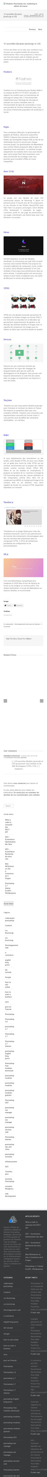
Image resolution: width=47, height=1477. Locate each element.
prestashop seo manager (8, 1110)
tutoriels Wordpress (8, 1187)
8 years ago (35, 1312)
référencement (8, 1161)
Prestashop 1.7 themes (8, 1043)
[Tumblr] (18, 643)
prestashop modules (8, 1076)
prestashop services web (8, 1129)
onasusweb (9, 624)
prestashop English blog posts (8, 1055)
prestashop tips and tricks (8, 1146)
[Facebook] (6, 643)
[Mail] (37, 643)
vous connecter (19, 783)
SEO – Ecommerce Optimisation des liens (10, 840)
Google (8, 977)
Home (36, 14)
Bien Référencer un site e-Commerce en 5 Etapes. (34, 1257)
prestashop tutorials (8, 1155)
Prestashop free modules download (8, 1067)
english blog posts (8, 962)
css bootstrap (8, 939)
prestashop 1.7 (8, 1027)
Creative (8, 925)
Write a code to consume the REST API (33, 1225)
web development (8, 1194)
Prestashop (8, 1014)
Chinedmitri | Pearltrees (12, 756)
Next (40, 29)
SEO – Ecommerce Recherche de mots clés (10, 854)
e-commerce (8, 953)
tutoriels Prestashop (8, 1180)
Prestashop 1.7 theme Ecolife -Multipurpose (34, 1267)
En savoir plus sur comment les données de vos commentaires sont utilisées (22, 793)
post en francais (34, 624)
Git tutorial (8, 971)
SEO (6, 1166)
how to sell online (8, 984)
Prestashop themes (8, 1138)
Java (7, 1002)
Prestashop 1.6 (8, 1020)
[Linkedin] (26, 643)
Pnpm (7, 127)
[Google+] (22, 643)
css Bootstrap (8, 931)
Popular (6, 904)
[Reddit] (30, 643)
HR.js (6, 554)
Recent (11, 904)
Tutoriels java (8, 1172)
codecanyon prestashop (8, 919)
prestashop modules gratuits (8, 1092)
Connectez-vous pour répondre (16, 757)
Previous (32, 29)
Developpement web (35, 15)
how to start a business (8, 994)
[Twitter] (10, 643)
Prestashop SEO (8, 1101)
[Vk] (33, 643)
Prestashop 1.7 (8, 1035)
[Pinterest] (14, 643)
